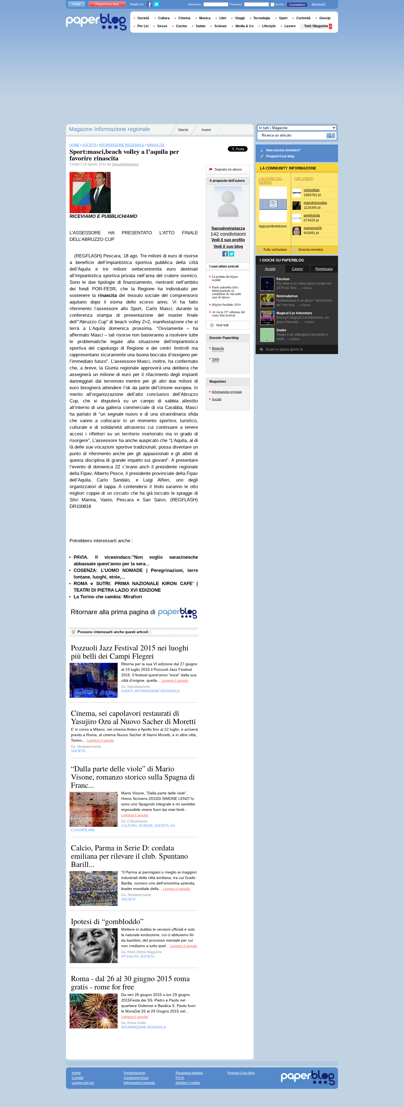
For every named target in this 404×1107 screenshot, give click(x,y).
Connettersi (297, 4)
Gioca (308, 288)
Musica (205, 18)
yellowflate (312, 190)
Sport (283, 18)
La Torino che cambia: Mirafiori (108, 596)
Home (77, 4)
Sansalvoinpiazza (125, 164)
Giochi (183, 130)
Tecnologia (261, 18)
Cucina (181, 26)
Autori (206, 130)
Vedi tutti (222, 325)
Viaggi (240, 18)
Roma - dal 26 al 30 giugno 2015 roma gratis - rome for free (130, 982)
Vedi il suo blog (228, 246)
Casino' (297, 269)
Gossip (324, 18)
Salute (201, 26)
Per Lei (142, 26)
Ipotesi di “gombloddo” (107, 921)
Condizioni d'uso (136, 1078)
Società (216, 399)
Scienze (220, 26)
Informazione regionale (227, 391)
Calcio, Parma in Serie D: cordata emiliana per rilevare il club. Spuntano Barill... (129, 855)
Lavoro (289, 26)
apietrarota (312, 215)
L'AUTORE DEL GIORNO (270, 181)
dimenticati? (318, 4)
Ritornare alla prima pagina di (114, 612)
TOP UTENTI (303, 179)
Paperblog (96, 22)
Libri (222, 18)
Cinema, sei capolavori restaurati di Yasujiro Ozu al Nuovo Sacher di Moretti (133, 717)
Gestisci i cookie (188, 1083)
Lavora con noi (83, 1083)
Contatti (77, 1078)
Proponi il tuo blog (280, 156)
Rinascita (218, 348)
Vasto (215, 358)
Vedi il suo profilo (228, 239)
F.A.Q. (180, 1078)
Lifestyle (269, 26)
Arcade (270, 269)
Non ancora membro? (283, 150)
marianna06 (313, 228)
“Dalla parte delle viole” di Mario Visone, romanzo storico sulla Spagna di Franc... (133, 776)
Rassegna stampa (189, 1073)
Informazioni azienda (139, 1083)
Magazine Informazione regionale (109, 129)
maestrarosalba (315, 203)
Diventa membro (310, 250)
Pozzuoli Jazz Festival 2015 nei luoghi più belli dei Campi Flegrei (130, 651)
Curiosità (303, 18)
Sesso (162, 26)
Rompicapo (324, 269)
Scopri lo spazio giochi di (284, 349)
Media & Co (244, 26)
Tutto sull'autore (275, 250)
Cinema (184, 18)
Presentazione (134, 1073)
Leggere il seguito (174, 681)
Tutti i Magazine (316, 26)
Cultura (164, 18)
